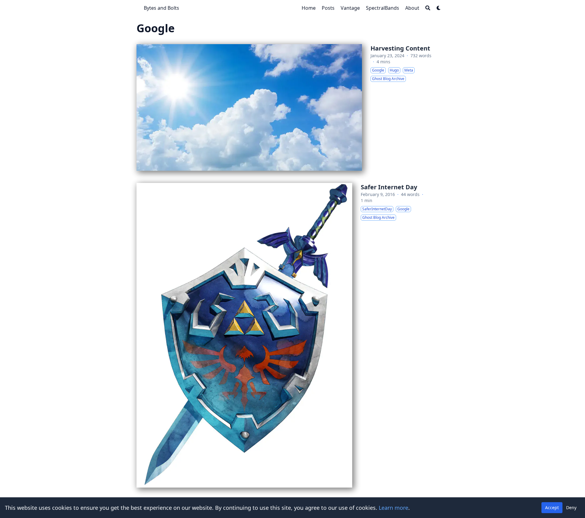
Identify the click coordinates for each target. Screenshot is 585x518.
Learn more (393, 507)
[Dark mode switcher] (438, 7)
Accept (552, 507)
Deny (571, 507)
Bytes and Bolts (161, 8)
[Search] (427, 7)
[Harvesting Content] (292, 107)
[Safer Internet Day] (292, 335)
